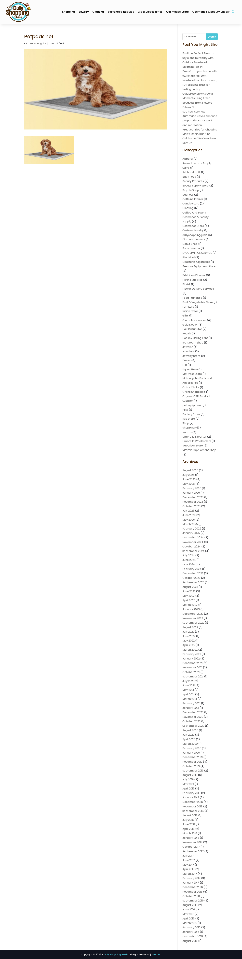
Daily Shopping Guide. (116, 954)
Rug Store (188, 419)
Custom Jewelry (192, 230)
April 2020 (188, 739)
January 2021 (190, 708)
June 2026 (189, 479)
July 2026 (188, 475)
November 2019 (192, 762)
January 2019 (190, 797)
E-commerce (191, 248)
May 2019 (188, 784)
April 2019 (188, 788)
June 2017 (188, 860)
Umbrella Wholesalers (196, 441)
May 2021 (188, 690)
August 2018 (190, 815)
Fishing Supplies (192, 280)
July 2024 (188, 555)
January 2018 (190, 838)
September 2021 (192, 676)
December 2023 (192, 573)
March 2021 (189, 699)
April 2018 (188, 829)
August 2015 (190, 941)
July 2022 (188, 632)
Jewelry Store (191, 356)
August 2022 (190, 627)
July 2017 (188, 856)
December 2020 (192, 712)
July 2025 (188, 511)
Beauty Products (193, 181)
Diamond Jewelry (193, 239)
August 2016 (190, 905)
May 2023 (188, 596)
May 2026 (188, 484)
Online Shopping (192, 392)
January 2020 (191, 753)
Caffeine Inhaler (192, 199)
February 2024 (191, 569)
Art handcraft (191, 172)
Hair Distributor (192, 329)
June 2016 (188, 909)
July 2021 (188, 681)
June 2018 (188, 824)
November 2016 (192, 892)
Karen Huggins (38, 43)
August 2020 (190, 730)
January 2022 (191, 658)
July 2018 (188, 820)
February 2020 (191, 748)
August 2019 (189, 775)
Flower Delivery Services (198, 289)
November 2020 (192, 717)
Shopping (68, 12)
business (187, 195)
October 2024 (191, 546)
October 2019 (191, 766)
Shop (185, 423)
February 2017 (191, 878)
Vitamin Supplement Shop (199, 450)
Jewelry (84, 12)
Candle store (190, 203)
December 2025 (192, 497)
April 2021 (188, 694)
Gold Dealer (190, 325)
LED (184, 365)
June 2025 (189, 515)
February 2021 (191, 703)
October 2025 (191, 506)
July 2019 (188, 779)
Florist (186, 284)
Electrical (188, 257)
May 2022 (188, 641)
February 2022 (191, 654)
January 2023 (191, 609)
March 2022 (190, 650)
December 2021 (192, 663)
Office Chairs (190, 387)
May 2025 (188, 520)
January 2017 (190, 883)
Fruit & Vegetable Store (197, 302)
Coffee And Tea (192, 213)
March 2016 (189, 923)
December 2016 (192, 887)
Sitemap (156, 954)
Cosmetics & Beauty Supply (210, 12)
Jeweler (187, 347)
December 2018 (192, 802)
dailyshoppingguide (121, 12)
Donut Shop (190, 244)
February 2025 (191, 528)
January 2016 (190, 932)
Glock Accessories (150, 12)
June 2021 (188, 685)
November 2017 (192, 842)
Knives (186, 360)
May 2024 (188, 564)
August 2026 (190, 470)
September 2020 (193, 726)
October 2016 (191, 896)
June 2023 (188, 591)
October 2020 (191, 721)
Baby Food (189, 177)
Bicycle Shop (190, 190)
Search (212, 36)
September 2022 (193, 623)
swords (187, 432)
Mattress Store (192, 374)
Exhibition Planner (193, 275)
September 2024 (193, 551)
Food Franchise (192, 298)
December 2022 (192, 614)
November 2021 (192, 667)
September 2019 (192, 771)
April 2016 (188, 918)
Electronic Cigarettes (196, 262)
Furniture (188, 307)
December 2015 (192, 936)
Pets (185, 410)
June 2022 (188, 636)
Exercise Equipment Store (198, 266)
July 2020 (188, 735)
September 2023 (193, 582)
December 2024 (193, 537)
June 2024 (189, 560)
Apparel (187, 159)
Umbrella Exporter (194, 437)
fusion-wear (190, 311)
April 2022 (188, 645)
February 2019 (191, 793)
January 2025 (191, 533)
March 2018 (189, 833)
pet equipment (192, 405)
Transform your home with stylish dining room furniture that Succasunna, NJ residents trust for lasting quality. (199, 80)
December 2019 (192, 757)
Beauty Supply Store (195, 185)
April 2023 (188, 600)
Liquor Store (190, 369)
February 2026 (191, 488)
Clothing (98, 12)
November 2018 (192, 806)
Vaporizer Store (192, 445)
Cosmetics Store (177, 12)
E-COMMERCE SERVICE (197, 253)
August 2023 (190, 587)
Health (186, 333)
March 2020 (190, 744)
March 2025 (190, 524)
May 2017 (188, 865)
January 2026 (191, 493)
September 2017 (193, 851)
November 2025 (192, 502)
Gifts (185, 315)
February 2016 (191, 927)
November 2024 (192, 542)
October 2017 (191, 847)
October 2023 (191, 578)
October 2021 (191, 672)
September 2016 (193, 900)
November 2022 (192, 618)
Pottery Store (191, 414)
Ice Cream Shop (192, 342)
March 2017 (189, 874)
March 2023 (190, 605)
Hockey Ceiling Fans (195, 338)
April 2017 (188, 869)
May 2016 (188, 914)
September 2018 (193, 811)
